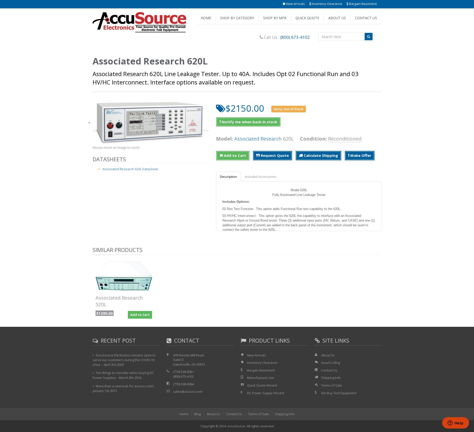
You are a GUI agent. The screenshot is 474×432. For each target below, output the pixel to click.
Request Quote (274, 155)
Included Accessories (260, 176)
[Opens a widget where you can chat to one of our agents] (455, 423)
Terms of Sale (331, 385)
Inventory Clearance (326, 3)
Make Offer (360, 155)
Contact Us (366, 18)
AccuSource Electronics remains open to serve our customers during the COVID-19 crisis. (124, 360)
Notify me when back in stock (249, 121)
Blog (197, 414)
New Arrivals (295, 3)
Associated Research (258, 138)
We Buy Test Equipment (338, 393)
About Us (337, 18)
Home (206, 18)
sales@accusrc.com (187, 391)
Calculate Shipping (320, 155)
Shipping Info (331, 377)
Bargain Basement (362, 3)
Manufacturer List (260, 377)
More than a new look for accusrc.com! (124, 386)
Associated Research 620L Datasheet (130, 169)
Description (228, 176)
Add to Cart (234, 155)
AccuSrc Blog (330, 362)
